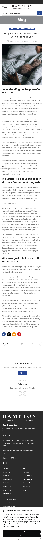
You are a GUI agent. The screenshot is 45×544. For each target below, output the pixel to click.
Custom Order (27, 479)
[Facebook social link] (4, 334)
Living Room (7, 472)
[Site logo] (22, 7)
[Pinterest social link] (19, 334)
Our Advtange (27, 475)
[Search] (41, 7)
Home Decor (7, 490)
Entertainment (8, 483)
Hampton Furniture (16, 41)
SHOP (5, 468)
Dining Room (7, 479)
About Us (26, 468)
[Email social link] (14, 334)
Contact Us (7, 503)
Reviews (25, 490)
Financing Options (9, 506)
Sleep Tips (30, 29)
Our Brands (26, 483)
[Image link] (19, 418)
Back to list (22, 344)
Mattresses (21, 29)
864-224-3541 (13, 458)
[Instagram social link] (25, 393)
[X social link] (9, 334)
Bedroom (13, 29)
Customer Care (9, 499)
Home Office (7, 486)
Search (39, 13)
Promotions (26, 486)
